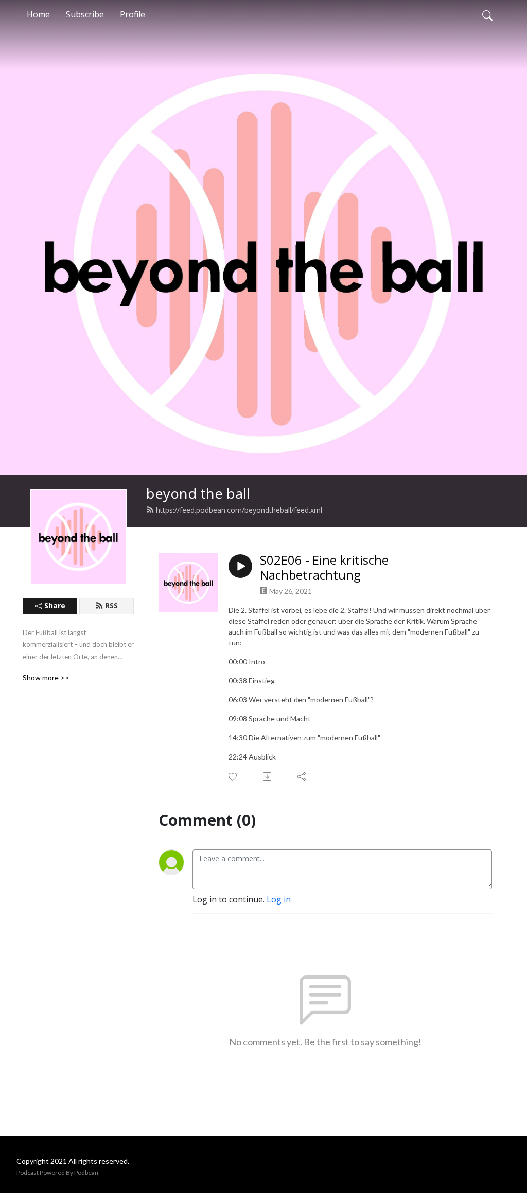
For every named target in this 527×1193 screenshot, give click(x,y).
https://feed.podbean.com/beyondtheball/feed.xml (239, 510)
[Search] (487, 14)
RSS (111, 605)
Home (38, 14)
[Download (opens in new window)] (268, 776)
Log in (279, 899)
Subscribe (85, 14)
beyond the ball (198, 493)
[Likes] (233, 776)
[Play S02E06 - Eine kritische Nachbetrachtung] (240, 566)
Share (54, 605)
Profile (132, 14)
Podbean (86, 1173)
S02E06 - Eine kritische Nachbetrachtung (324, 568)
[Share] (302, 776)
